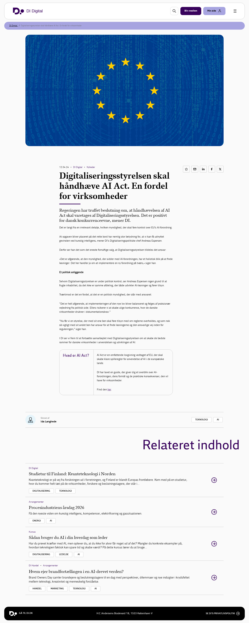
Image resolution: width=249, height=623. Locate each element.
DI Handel (34, 565)
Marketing (57, 588)
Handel (37, 588)
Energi (37, 520)
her (109, 389)
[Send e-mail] (194, 169)
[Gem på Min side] (186, 169)
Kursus (32, 531)
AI (218, 419)
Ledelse (64, 554)
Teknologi (201, 419)
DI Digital (13, 25)
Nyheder (91, 167)
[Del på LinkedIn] (203, 169)
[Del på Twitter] (220, 169)
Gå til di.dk (26, 613)
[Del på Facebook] (211, 169)
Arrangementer (36, 501)
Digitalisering (41, 491)
